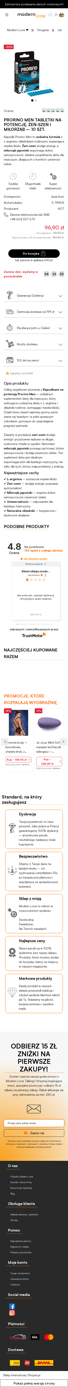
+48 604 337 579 (22, 219)
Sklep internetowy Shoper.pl (21, 1375)
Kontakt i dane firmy (21, 1182)
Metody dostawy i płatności (24, 1214)
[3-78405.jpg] (34, 73)
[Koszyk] (61, 14)
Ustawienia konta (19, 1278)
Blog (12, 1193)
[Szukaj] (50, 14)
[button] (7, 14)
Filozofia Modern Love (21, 1176)
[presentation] (4, 742)
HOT (61, 208)
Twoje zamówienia (20, 1273)
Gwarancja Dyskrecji (21, 1187)
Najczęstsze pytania (20, 1240)
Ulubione (15, 1284)
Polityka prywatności (21, 1252)
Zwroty (14, 1220)
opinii (43, 550)
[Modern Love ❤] (30, 14)
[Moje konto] (56, 14)
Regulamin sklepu (19, 1246)
